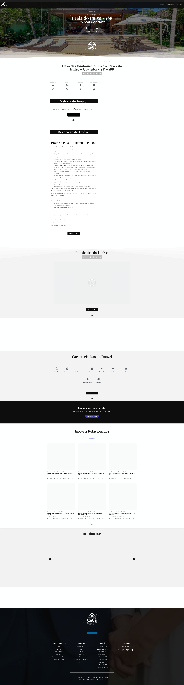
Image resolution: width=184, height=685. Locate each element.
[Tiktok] (126, 650)
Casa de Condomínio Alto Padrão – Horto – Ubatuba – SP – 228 (122, 474)
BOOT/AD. (103, 679)
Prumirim (50, 516)
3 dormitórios (58, 478)
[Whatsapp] (131, 650)
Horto (81, 476)
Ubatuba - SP (56, 476)
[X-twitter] (129, 650)
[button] (84, 73)
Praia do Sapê (114, 516)
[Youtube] (119, 650)
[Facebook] (124, 650)
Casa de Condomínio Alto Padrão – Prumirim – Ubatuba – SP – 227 (60, 514)
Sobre (162, 4)
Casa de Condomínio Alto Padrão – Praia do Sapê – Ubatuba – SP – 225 (122, 514)
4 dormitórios (88, 478)
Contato (179, 4)
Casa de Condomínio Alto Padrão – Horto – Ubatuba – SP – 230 (91, 474)
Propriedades (170, 4)
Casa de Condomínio (90, 14)
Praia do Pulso (86, 18)
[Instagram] (121, 650)
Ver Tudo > (92, 438)
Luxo (98, 14)
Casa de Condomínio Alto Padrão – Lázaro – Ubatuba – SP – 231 (61, 474)
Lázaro (50, 476)
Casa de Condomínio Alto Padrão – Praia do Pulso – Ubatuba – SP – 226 (90, 514)
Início (72, 62)
